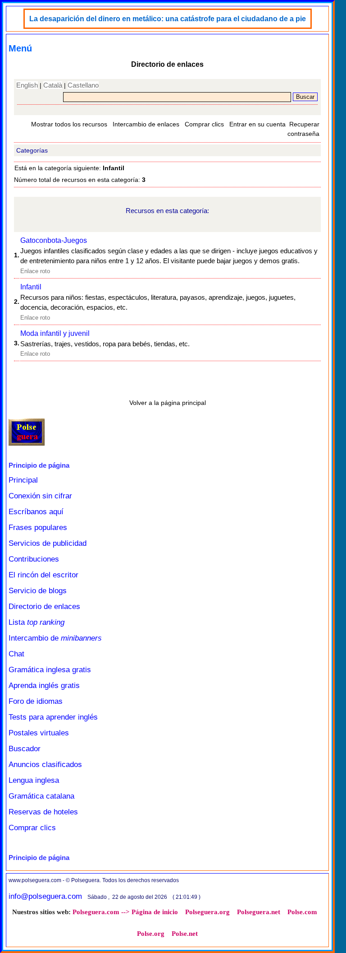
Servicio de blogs (38, 590)
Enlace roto (35, 271)
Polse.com (302, 912)
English (27, 85)
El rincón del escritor (43, 575)
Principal (23, 480)
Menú (20, 48)
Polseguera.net (258, 912)
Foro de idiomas (36, 701)
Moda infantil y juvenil (55, 333)
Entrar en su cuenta (257, 124)
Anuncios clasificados (45, 764)
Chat (16, 654)
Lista (36, 622)
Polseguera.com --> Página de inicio (125, 912)
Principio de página (39, 465)
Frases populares (38, 527)
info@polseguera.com (45, 896)
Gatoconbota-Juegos (53, 240)
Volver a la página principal (167, 402)
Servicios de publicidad (47, 543)
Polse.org (150, 933)
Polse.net (185, 933)
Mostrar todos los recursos (69, 124)
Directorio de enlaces (44, 606)
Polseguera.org (207, 912)
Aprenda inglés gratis (44, 685)
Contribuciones (34, 559)
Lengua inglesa (34, 780)
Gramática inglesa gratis (50, 669)
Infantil (30, 287)
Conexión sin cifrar (40, 496)
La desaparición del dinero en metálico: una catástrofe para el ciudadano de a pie (167, 19)
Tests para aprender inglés (53, 717)
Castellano (83, 85)
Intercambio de (55, 638)
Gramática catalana (41, 796)
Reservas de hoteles (43, 812)
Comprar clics (204, 124)
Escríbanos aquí (36, 511)
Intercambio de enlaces (146, 124)
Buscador (25, 748)
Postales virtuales (39, 733)
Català (52, 85)
